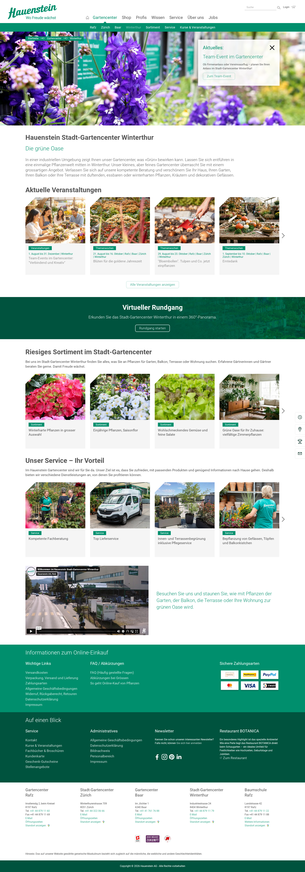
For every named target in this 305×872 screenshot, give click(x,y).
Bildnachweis (100, 751)
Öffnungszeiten (34, 821)
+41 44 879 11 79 (204, 810)
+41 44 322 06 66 (95, 810)
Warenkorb (293, 7)
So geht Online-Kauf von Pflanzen (114, 683)
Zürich (105, 27)
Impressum (33, 705)
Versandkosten (36, 673)
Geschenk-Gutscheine (41, 762)
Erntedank (230, 261)
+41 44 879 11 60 (40, 810)
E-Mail (28, 818)
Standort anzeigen (35, 825)
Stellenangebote (37, 767)
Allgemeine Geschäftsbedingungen (51, 689)
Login (286, 7)
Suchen (279, 7)
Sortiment (153, 27)
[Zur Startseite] (32, 11)
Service (176, 17)
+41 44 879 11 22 (259, 810)
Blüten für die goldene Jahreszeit (117, 261)
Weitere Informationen (257, 821)
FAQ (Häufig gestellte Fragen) (112, 673)
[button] (283, 411)
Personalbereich (102, 756)
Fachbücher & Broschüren (44, 751)
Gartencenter (105, 17)
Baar (118, 27)
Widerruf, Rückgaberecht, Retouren (51, 694)
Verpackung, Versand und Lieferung (51, 678)
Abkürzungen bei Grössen (109, 678)
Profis (141, 17)
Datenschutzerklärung (41, 699)
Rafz (93, 27)
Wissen (158, 17)
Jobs (213, 17)
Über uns (196, 17)
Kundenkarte (34, 756)
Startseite (87, 17)
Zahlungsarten (36, 683)
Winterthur (133, 27)
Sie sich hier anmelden (189, 743)
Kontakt (31, 740)
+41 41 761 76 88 (149, 810)
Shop (126, 17)
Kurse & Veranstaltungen (197, 27)
